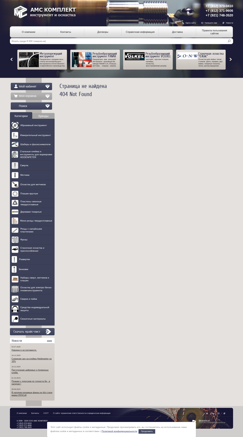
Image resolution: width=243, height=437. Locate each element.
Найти (229, 41)
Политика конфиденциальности (212, 422)
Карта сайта (191, 23)
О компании (22, 413)
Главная (173, 23)
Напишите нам (211, 23)
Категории (21, 116)
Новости (229, 23)
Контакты (35, 413)
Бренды (43, 116)
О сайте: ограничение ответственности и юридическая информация (81, 413)
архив (49, 340)
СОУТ (46, 413)
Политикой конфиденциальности (119, 431)
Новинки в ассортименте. (24, 350)
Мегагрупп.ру (204, 420)
